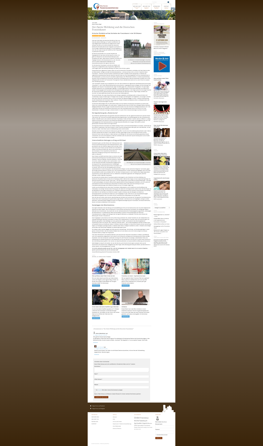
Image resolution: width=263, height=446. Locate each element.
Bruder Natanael (100, 347)
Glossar (115, 417)
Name (96, 374)
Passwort (157, 429)
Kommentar (97, 366)
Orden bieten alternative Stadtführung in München (105, 307)
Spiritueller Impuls (140, 423)
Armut (148, 427)
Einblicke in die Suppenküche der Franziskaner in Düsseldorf (161, 220)
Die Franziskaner (96, 37)
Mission (149, 423)
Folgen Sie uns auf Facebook (98, 405)
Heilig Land (140, 427)
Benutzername (158, 424)
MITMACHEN (156, 7)
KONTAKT (166, 7)
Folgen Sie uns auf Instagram (98, 408)
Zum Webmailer (117, 426)
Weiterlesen (161, 98)
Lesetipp (145, 427)
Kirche (100, 35)
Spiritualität (140, 425)
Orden (103, 35)
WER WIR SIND (137, 7)
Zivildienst (124, 307)
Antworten (95, 342)
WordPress (107, 443)
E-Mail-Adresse (98, 379)
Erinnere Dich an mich (162, 434)
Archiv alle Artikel (117, 421)
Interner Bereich (117, 428)
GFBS (135, 425)
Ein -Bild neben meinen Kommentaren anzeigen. (109, 390)
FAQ (114, 419)
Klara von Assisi (165, 224)
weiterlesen (163, 174)
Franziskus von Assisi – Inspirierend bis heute (133, 276)
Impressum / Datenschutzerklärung (122, 424)
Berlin (140, 429)
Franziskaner (108, 6)
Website (96, 384)
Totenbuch (143, 421)
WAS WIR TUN (146, 7)
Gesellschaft (95, 35)
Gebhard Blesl (157, 224)
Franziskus (144, 418)
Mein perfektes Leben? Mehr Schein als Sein (103, 276)
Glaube (135, 427)
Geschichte (103, 37)
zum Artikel (96, 285)
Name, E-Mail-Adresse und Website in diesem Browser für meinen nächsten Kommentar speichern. (117, 394)
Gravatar (100, 390)
